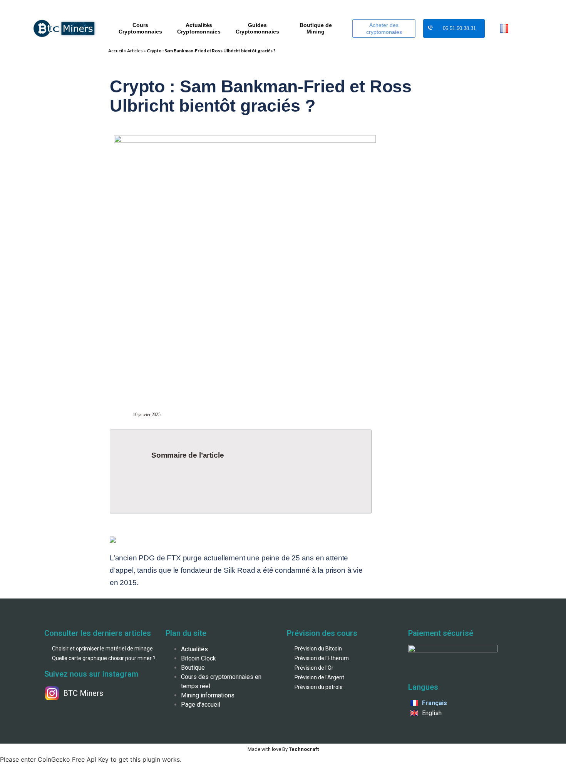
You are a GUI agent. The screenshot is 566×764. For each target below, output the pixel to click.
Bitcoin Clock (198, 658)
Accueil (115, 50)
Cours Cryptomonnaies (140, 28)
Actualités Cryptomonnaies (199, 28)
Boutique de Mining (316, 28)
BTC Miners (83, 693)
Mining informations (207, 695)
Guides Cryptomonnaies (257, 28)
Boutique (193, 667)
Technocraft (283, 749)
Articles (135, 50)
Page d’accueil (200, 704)
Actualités (194, 649)
